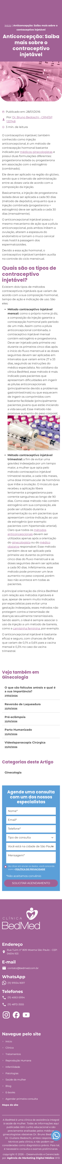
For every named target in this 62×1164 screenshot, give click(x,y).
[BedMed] (21, 918)
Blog (8, 1086)
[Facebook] (16, 1014)
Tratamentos (13, 1054)
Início (8, 25)
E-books (10, 1092)
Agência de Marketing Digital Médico (30, 1157)
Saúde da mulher (16, 1079)
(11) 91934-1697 (16, 982)
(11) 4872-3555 (16, 1004)
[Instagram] (6, 1014)
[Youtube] (26, 1014)
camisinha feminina (26, 628)
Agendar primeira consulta (22, 1098)
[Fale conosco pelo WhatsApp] (56, 1135)
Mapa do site (10, 1104)
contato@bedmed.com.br (23, 968)
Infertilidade (13, 1066)
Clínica (10, 1047)
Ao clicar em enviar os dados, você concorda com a (31, 868)
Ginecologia (13, 772)
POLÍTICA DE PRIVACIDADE (30, 869)
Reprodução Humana (18, 1060)
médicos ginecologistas (36, 152)
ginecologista (21, 542)
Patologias (12, 1073)
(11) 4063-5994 (16, 997)
